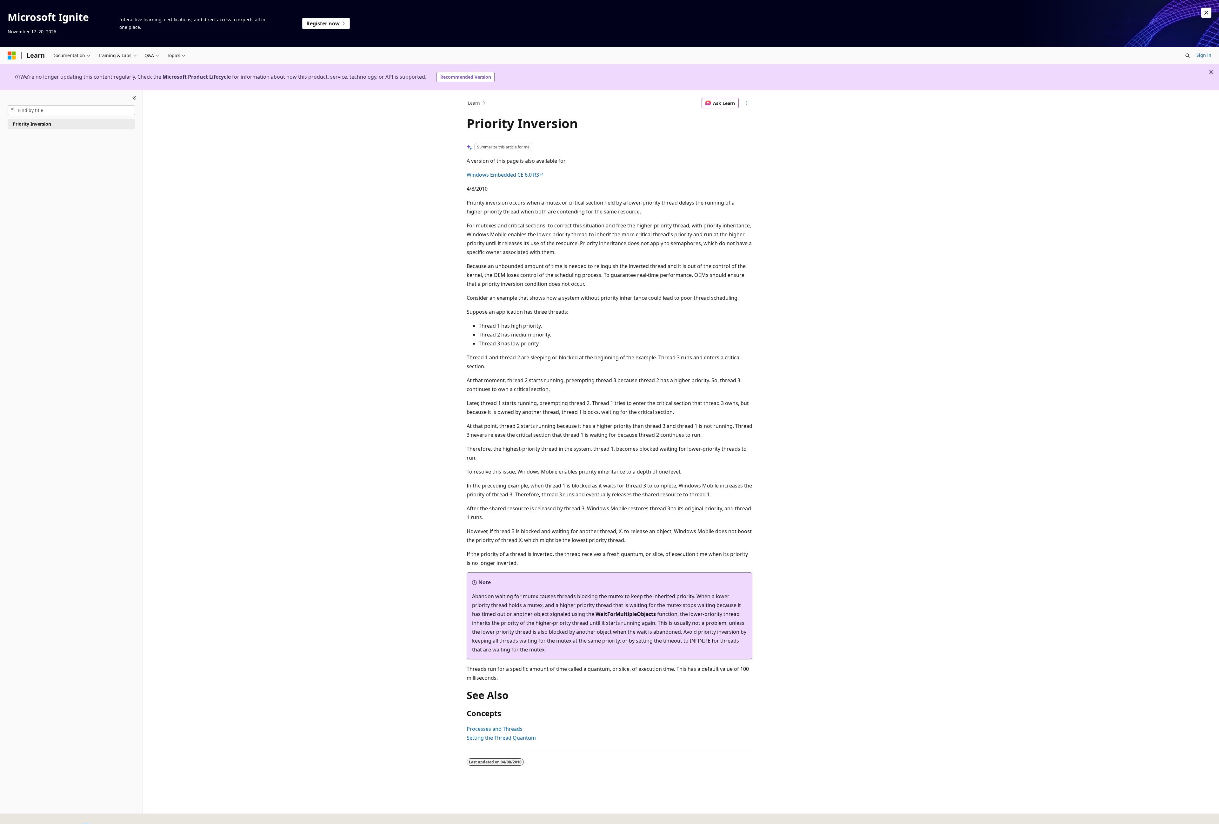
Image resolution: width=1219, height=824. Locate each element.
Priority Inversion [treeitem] (32, 124)
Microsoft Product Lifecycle (197, 76)
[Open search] (1187, 55)
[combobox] (71, 110)
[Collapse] (134, 98)
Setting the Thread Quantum (501, 737)
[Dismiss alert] (1206, 13)
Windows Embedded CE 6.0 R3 (503, 174)
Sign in (1203, 55)
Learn (474, 103)
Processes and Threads (495, 728)
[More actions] (746, 103)
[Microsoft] (12, 55)
